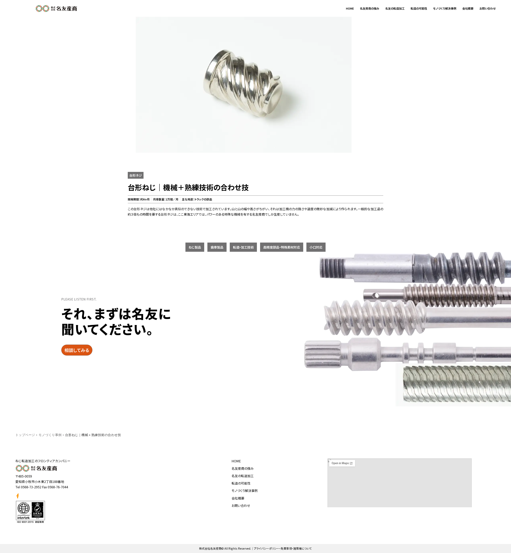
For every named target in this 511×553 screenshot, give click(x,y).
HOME (350, 8)
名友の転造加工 (395, 8)
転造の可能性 (419, 8)
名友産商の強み (369, 8)
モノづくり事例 (50, 435)
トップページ (25, 435)
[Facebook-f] (17, 496)
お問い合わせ (487, 8)
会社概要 (467, 8)
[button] (194, 247)
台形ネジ (135, 175)
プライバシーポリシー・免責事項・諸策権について (283, 548)
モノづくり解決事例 (444, 8)
